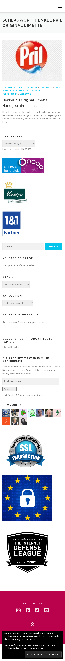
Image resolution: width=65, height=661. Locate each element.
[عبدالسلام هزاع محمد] (6, 420)
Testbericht (10, 94)
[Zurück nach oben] (32, 624)
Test (53, 90)
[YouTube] (46, 610)
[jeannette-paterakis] (49, 412)
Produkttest (40, 90)
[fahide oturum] (24, 412)
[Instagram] (18, 610)
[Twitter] (37, 610)
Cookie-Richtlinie (36, 648)
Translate (26, 148)
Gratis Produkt (28, 87)
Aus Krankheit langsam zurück (29, 322)
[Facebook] (27, 610)
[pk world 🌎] (6, 412)
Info (57, 87)
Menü (59, 6)
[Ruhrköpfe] (15, 420)
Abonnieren (9, 389)
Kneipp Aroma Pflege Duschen (19, 265)
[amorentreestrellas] (24, 420)
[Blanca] (15, 412)
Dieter (6, 322)
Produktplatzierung (15, 90)
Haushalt (46, 87)
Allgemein (8, 87)
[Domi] (32, 412)
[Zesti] (58, 412)
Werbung (25, 94)
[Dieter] (40, 412)
